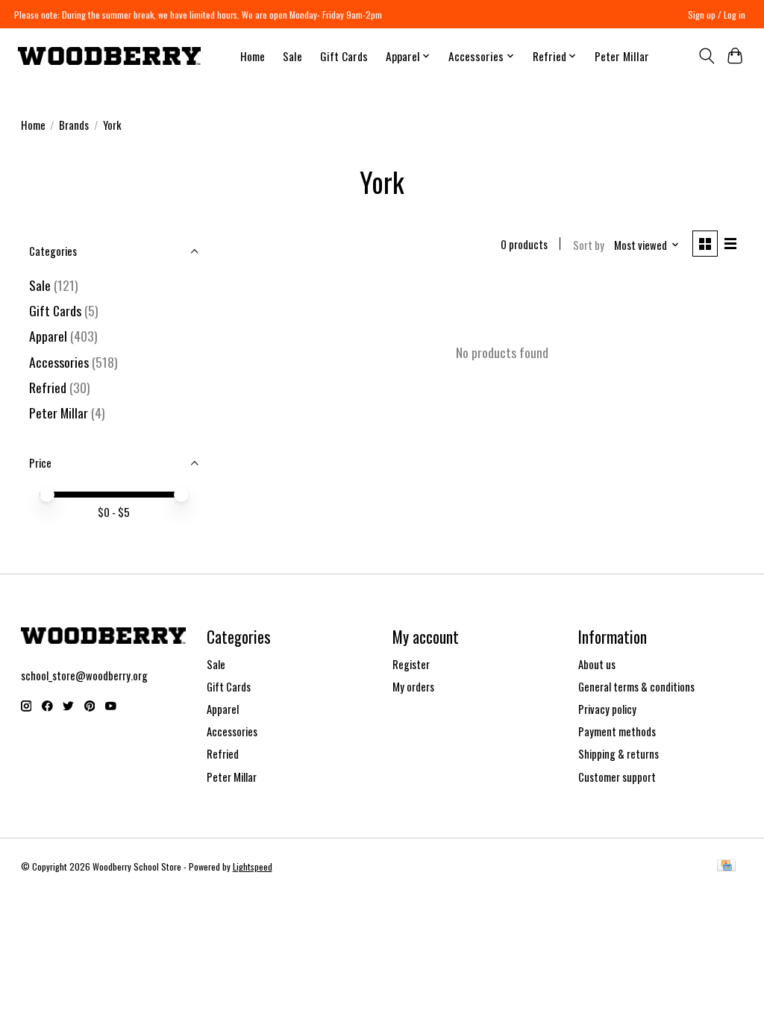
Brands (74, 125)
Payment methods (617, 731)
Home (252, 56)
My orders (413, 687)
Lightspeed (252, 866)
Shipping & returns (618, 754)
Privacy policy (607, 709)
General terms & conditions (636, 687)
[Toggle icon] (706, 56)
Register (411, 664)
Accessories (59, 361)
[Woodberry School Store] (109, 56)
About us (597, 664)
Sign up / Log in (716, 14)
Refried (49, 387)
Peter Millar (622, 56)
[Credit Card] (726, 866)
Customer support (617, 777)
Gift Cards (344, 56)
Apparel (48, 335)
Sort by (588, 245)
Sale (292, 56)
